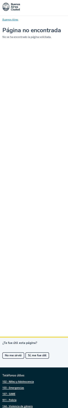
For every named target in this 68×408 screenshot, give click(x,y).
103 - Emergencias (13, 387)
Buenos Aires (10, 19)
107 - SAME (8, 394)
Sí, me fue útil (37, 355)
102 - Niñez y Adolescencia (18, 381)
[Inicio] (11, 7)
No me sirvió (13, 355)
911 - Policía (9, 400)
